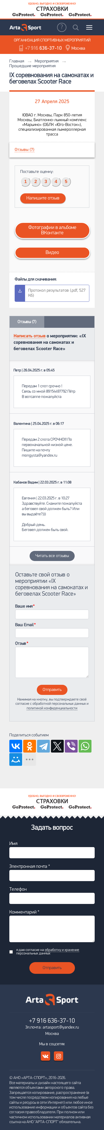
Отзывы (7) (24, 150)
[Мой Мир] (15, 759)
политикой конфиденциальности (52, 708)
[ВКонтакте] (15, 746)
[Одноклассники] (29, 746)
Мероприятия (46, 61)
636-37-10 (43, 48)
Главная (16, 61)
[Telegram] (43, 746)
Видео (52, 252)
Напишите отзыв (42, 198)
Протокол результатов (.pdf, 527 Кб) (57, 293)
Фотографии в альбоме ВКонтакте (52, 230)
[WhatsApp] (85, 746)
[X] (57, 746)
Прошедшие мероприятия (32, 66)
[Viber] (71, 746)
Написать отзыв (30, 336)
